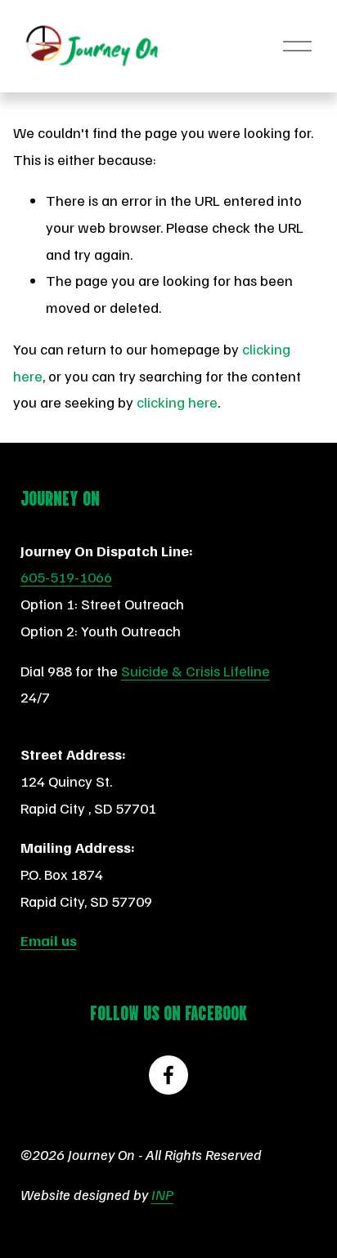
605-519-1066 (66, 576)
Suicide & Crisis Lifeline (195, 670)
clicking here (177, 401)
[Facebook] (168, 1075)
